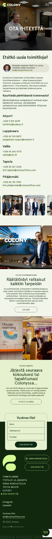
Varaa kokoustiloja (14, 483)
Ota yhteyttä (10, 494)
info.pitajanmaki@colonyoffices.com (22, 185)
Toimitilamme (10, 476)
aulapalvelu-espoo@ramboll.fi (18, 139)
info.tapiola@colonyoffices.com (19, 170)
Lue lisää (26, 310)
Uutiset (7, 490)
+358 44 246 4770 (12, 151)
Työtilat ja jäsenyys (15, 480)
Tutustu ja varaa (26, 402)
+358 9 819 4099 (11, 121)
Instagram (8, 502)
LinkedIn (7, 505)
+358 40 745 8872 (12, 136)
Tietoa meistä (11, 487)
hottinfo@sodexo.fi (13, 124)
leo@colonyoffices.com (22, 70)
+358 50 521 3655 (12, 166)
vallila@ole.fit (10, 154)
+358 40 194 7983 (12, 182)
